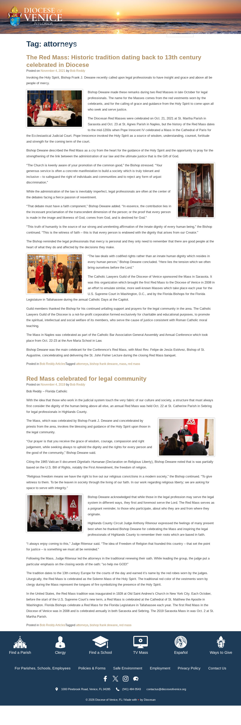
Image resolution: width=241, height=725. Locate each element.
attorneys (82, 363)
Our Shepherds (222, 45)
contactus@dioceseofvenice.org (166, 689)
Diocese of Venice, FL (108, 699)
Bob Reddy (77, 70)
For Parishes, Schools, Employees (43, 668)
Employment (160, 668)
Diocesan (150, 699)
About (64, 45)
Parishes (102, 45)
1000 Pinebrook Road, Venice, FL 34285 (85, 689)
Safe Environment (144, 45)
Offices (186, 45)
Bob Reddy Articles (52, 363)
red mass (134, 363)
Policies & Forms (92, 668)
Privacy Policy (189, 668)
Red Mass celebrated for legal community (86, 378)
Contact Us (217, 668)
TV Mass (170, 45)
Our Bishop (82, 45)
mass (122, 363)
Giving (201, 45)
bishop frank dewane (104, 363)
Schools (119, 45)
